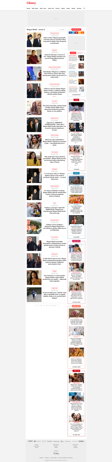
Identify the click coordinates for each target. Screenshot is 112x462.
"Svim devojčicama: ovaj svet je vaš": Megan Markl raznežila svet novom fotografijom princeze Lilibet (54, 57)
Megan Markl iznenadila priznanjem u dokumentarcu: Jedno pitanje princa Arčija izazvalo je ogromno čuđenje (54, 244)
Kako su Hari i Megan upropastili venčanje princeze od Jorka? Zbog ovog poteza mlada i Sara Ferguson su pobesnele (54, 40)
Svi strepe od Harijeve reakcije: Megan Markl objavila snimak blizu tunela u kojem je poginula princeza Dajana (54, 193)
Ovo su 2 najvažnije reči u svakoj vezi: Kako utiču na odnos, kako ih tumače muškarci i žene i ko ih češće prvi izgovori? (76, 427)
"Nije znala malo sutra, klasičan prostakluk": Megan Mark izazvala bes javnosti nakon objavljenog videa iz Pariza (54, 159)
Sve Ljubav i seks (76, 434)
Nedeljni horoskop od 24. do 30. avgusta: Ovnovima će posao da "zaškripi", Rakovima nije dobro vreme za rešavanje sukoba (76, 230)
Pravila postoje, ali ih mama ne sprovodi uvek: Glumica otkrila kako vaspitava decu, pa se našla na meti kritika (73, 58)
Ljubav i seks (51, 8)
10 (52, 305)
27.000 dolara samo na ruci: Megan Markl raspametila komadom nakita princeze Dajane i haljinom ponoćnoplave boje (54, 261)
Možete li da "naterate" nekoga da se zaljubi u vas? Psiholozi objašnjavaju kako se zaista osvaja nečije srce (76, 387)
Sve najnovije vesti (76, 94)
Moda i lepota (35, 8)
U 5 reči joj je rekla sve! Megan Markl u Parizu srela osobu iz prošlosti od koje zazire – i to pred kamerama (54, 176)
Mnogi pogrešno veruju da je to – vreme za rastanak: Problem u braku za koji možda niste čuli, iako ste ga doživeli (76, 407)
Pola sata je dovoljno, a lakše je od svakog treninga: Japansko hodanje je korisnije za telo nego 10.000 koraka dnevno (73, 89)
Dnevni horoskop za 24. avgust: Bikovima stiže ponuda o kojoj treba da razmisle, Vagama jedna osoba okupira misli (73, 74)
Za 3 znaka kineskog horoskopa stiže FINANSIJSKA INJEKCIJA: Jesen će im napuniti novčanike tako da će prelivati (76, 209)
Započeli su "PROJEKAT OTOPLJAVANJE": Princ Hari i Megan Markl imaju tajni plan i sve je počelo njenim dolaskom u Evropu (54, 126)
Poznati (28, 8)
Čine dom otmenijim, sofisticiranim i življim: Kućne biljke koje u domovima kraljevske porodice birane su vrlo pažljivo (54, 108)
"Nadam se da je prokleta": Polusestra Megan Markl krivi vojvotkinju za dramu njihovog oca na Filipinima (54, 227)
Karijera (63, 8)
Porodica (58, 8)
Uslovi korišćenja (53, 457)
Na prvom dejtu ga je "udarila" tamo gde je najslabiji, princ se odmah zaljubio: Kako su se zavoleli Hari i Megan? (54, 295)
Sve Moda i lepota (76, 302)
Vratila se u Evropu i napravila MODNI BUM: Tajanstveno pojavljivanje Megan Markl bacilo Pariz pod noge (54, 210)
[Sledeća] (65, 29)
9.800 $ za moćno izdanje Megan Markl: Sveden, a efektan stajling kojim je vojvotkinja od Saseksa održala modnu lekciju (54, 91)
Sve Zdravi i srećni (76, 367)
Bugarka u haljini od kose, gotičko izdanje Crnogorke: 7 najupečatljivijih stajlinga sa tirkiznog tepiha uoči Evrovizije (76, 137)
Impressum (41, 457)
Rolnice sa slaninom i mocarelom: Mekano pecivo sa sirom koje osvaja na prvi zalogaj (76, 361)
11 (55, 305)
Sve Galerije (76, 169)
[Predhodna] (59, 29)
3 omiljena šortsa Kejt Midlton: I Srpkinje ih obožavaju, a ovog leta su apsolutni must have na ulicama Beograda (76, 257)
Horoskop (79, 8)
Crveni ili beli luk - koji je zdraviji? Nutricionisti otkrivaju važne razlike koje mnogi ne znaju (73, 66)
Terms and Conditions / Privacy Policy (65, 457)
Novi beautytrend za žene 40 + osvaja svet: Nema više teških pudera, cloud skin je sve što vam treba (76, 276)
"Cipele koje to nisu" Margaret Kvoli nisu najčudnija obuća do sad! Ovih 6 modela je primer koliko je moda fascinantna (76, 117)
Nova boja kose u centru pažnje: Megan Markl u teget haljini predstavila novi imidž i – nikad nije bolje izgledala (54, 278)
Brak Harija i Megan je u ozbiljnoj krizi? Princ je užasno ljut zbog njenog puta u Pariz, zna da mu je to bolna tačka (54, 74)
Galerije (73, 8)
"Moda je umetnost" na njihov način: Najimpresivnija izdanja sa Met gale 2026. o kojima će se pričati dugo (76, 160)
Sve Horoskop (76, 237)
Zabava (68, 8)
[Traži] (84, 8)
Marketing (47, 457)
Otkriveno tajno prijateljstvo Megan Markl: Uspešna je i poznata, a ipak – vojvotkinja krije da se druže (54, 142)
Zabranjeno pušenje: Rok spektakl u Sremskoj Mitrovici (73, 82)
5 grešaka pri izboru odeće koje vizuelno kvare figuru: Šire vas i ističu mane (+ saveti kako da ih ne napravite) (76, 295)
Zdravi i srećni (43, 8)
